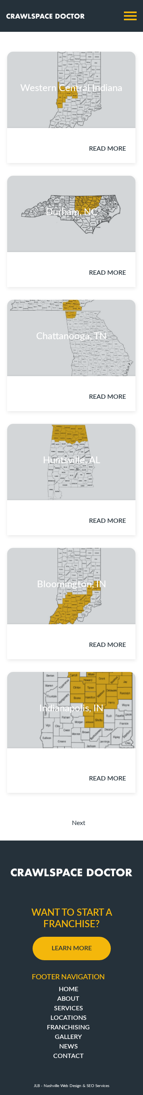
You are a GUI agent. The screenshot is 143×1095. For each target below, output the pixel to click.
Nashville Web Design (62, 1086)
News (68, 1046)
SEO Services (98, 1086)
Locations (68, 1018)
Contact (68, 1056)
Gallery (68, 1037)
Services (68, 1008)
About (68, 999)
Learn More (72, 948)
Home (68, 989)
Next (78, 823)
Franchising (68, 1027)
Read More (107, 149)
